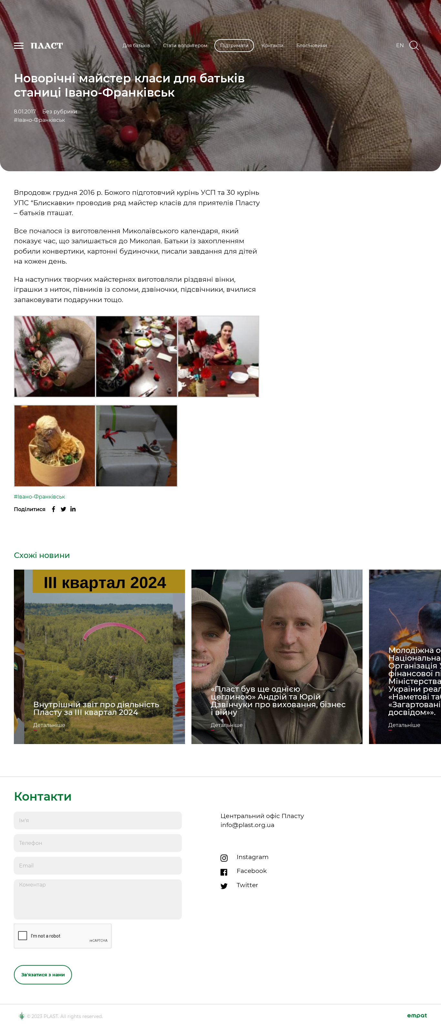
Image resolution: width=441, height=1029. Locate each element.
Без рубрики (59, 111)
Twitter (247, 885)
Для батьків (136, 45)
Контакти (272, 45)
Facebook (252, 871)
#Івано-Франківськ (39, 120)
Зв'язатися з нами (43, 975)
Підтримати (234, 45)
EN (400, 45)
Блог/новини (311, 45)
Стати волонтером (185, 45)
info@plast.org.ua (247, 825)
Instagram (253, 857)
